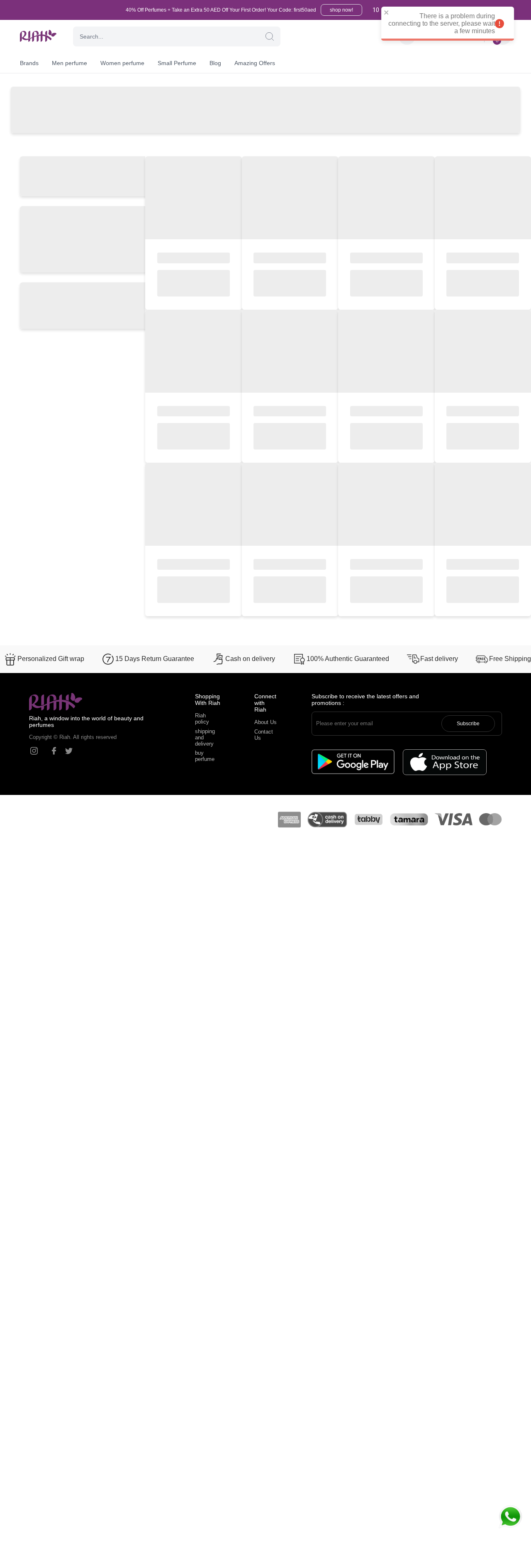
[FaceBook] (54, 751)
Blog (215, 63)
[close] (397, 13)
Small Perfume (177, 63)
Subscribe (468, 724)
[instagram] (34, 751)
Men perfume (69, 63)
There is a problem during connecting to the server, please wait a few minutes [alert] (452, 23)
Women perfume (122, 63)
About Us (265, 722)
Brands (29, 63)
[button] (270, 36)
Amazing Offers (254, 63)
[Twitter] (69, 751)
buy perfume (204, 756)
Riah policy (202, 718)
